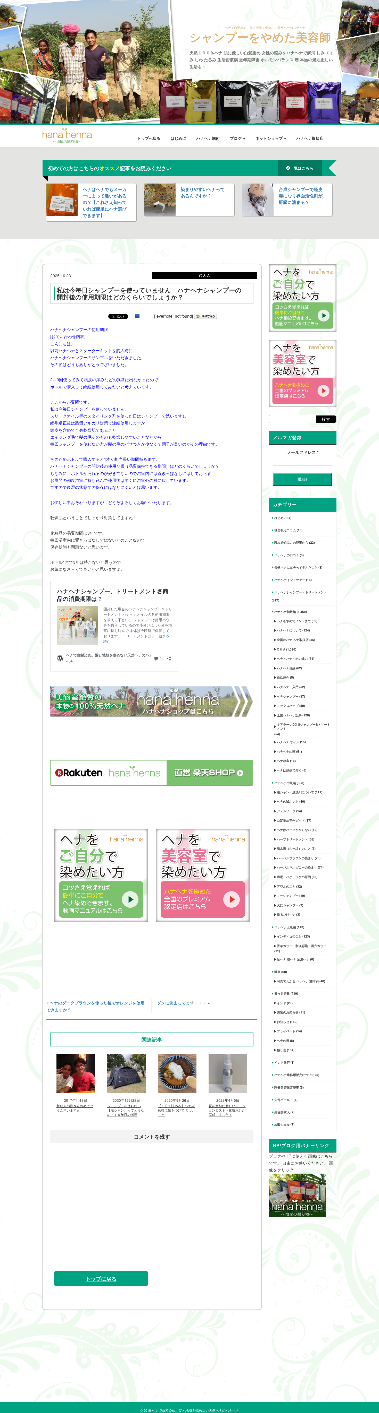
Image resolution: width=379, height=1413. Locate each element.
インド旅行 (282, 1062)
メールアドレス (302, 452)
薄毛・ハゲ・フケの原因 (294, 876)
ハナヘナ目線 (286, 668)
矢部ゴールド (283, 1099)
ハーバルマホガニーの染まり (297, 867)
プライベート (286, 1031)
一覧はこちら (301, 168)
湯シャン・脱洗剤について (295, 792)
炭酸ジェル (282, 1124)
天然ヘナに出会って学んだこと (296, 567)
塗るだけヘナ (286, 914)
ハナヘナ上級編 (285, 927)
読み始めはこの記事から (291, 542)
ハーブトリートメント (292, 839)
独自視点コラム (285, 530)
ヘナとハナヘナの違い (292, 658)
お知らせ (283, 1021)
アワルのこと (286, 886)
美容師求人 (282, 1112)
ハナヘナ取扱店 (310, 138)
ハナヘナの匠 (286, 751)
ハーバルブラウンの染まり (295, 858)
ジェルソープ (286, 811)
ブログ (236, 138)
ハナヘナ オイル (288, 742)
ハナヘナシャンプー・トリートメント (300, 592)
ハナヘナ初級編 (285, 611)
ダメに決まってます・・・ (182, 1003)
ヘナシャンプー (288, 696)
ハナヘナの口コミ (286, 555)
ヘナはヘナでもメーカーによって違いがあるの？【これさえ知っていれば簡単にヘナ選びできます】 (105, 202)
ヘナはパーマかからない (294, 829)
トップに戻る (101, 1278)
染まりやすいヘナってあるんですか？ (203, 192)
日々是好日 (282, 993)
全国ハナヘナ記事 (289, 715)
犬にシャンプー (288, 905)
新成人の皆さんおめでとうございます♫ (74, 1108)
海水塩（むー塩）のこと (294, 848)
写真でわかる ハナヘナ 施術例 (298, 981)
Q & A (281, 649)
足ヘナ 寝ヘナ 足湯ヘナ (293, 959)
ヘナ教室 (283, 760)
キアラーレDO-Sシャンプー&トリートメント (303, 726)
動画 (277, 971)
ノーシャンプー (288, 895)
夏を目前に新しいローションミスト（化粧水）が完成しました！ (227, 1110)
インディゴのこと (289, 936)
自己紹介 (283, 677)
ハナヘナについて (289, 630)
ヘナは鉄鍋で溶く (289, 770)
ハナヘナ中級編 (285, 783)
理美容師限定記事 (286, 1087)
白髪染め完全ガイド (291, 820)
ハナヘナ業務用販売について (294, 1074)
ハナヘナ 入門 (288, 686)
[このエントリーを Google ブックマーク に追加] (137, 316)
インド (281, 1003)
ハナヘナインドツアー (289, 579)
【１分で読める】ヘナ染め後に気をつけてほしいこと (176, 1110)
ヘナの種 (283, 1040)
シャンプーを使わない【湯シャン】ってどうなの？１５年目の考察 (125, 1110)
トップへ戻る (148, 138)
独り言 (281, 1050)
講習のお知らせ (288, 1012)
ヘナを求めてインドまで (294, 621)
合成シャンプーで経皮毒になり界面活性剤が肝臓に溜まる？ (301, 195)
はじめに (178, 138)
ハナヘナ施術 (208, 138)
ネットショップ (270, 138)
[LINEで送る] (205, 316)
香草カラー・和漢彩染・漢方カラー (301, 945)
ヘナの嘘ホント (288, 801)
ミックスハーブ (288, 705)
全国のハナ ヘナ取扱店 (293, 639)
